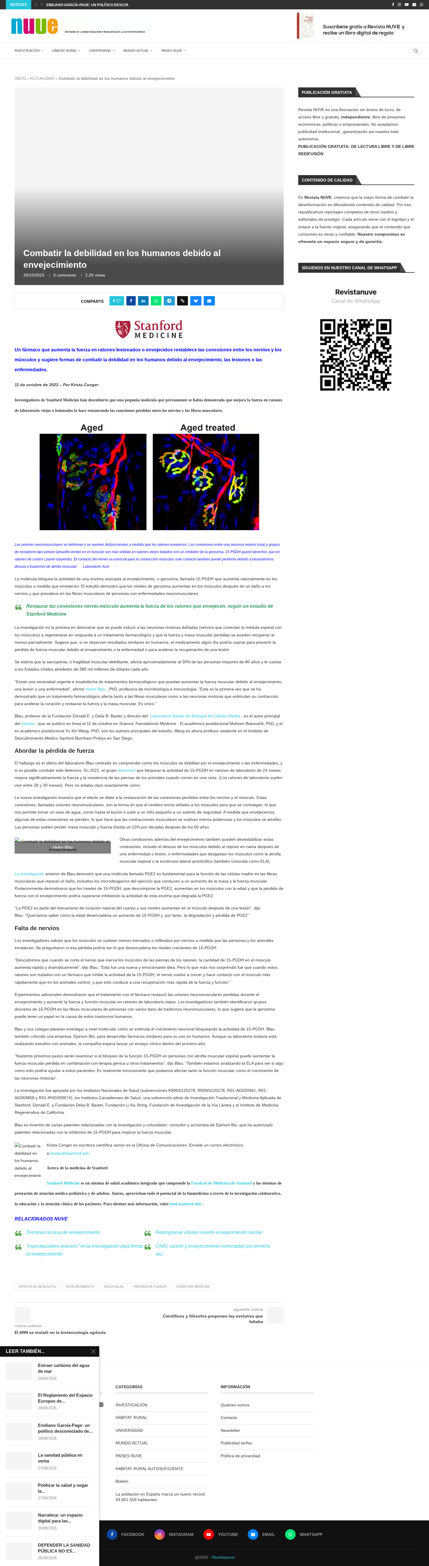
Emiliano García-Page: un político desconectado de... (65, 1428)
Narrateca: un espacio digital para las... (60, 1518)
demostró (126, 770)
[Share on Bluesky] (195, 300)
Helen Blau (96, 689)
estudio (28, 723)
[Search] (416, 50)
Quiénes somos (235, 1405)
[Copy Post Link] (182, 300)
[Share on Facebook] (131, 300)
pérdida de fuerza (150, 1286)
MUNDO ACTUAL (136, 50)
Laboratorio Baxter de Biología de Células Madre (195, 716)
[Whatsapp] (421, 4)
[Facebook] (393, 4)
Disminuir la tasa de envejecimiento (63, 1232)
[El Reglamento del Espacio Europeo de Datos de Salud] (19, 1401)
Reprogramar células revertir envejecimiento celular (209, 1232)
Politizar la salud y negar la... (63, 1488)
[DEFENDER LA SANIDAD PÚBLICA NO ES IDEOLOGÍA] (19, 1551)
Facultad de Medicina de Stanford (221, 1183)
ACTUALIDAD (42, 78)
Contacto (229, 1417)
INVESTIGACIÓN (27, 50)
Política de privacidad (240, 1455)
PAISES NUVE (171, 50)
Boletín (122, 1481)
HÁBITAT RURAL (64, 50)
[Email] (414, 4)
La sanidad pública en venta (74, 5)
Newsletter (230, 1430)
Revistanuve (223, 1557)
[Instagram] (399, 4)
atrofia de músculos (37, 1286)
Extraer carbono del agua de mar (63, 1368)
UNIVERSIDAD (100, 50)
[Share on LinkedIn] (143, 300)
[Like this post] (118, 300)
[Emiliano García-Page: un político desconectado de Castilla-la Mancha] (19, 1431)
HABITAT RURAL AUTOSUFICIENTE (149, 1468)
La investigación (29, 873)
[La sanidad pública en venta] (19, 1461)
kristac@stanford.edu (70, 1153)
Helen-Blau (114, 1286)
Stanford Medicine (63, 1183)
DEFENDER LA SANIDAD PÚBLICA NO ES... (64, 1548)
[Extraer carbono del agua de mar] (19, 1371)
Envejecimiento (80, 1286)
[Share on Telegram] (169, 300)
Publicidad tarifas (236, 1443)
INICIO (20, 78)
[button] (36, 4)
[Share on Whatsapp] (156, 300)
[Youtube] (407, 4)
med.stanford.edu (185, 1204)
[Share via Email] (209, 300)
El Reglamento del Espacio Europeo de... (65, 1398)
